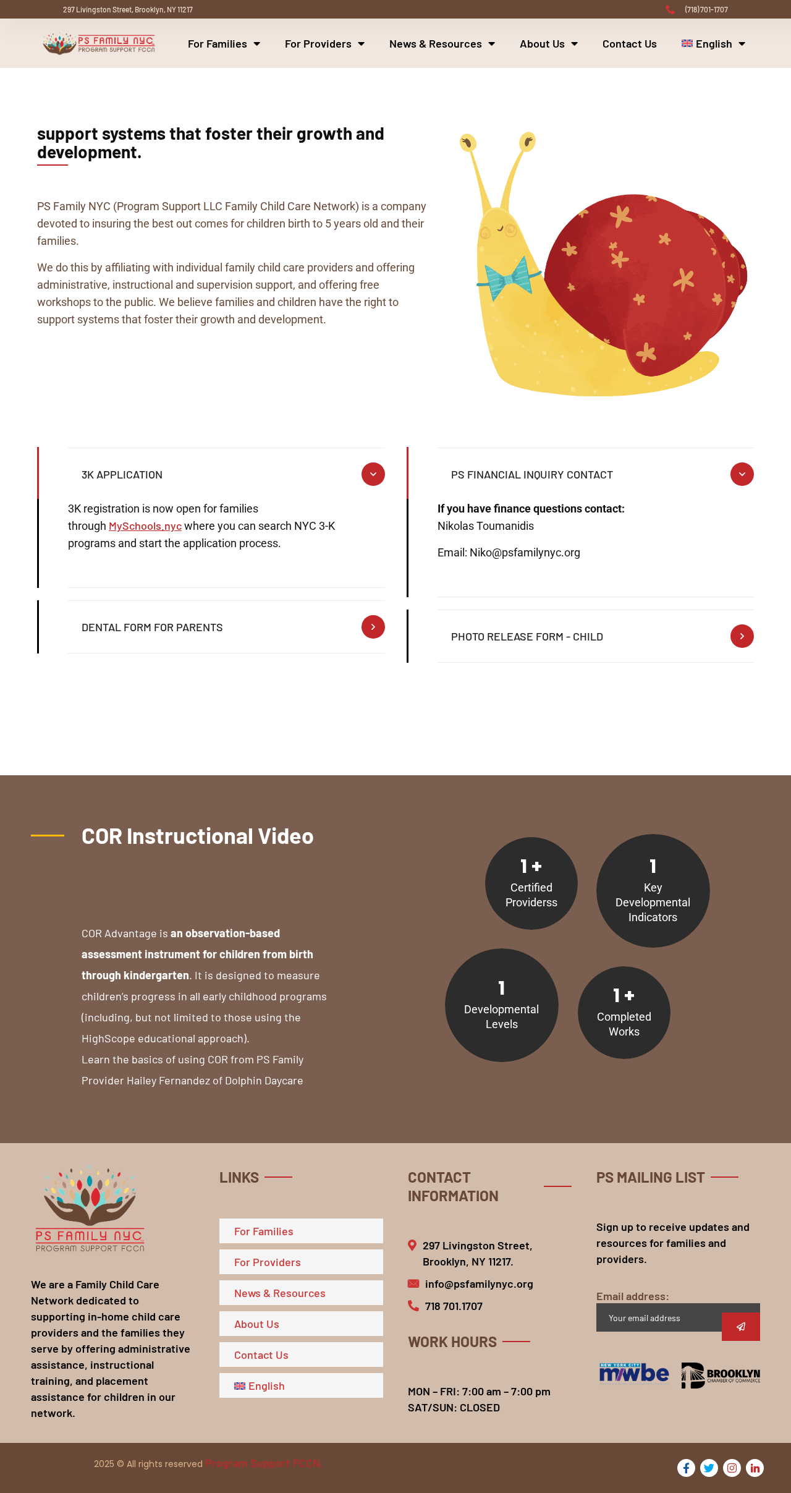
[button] (208, 901)
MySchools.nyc (145, 525)
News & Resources (435, 43)
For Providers (318, 43)
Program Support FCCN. (264, 1463)
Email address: (632, 1296)
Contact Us (630, 43)
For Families (217, 43)
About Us (542, 43)
